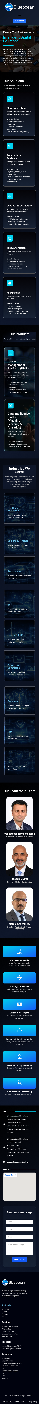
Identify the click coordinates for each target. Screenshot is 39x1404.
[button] (19, 15)
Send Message (19, 1259)
